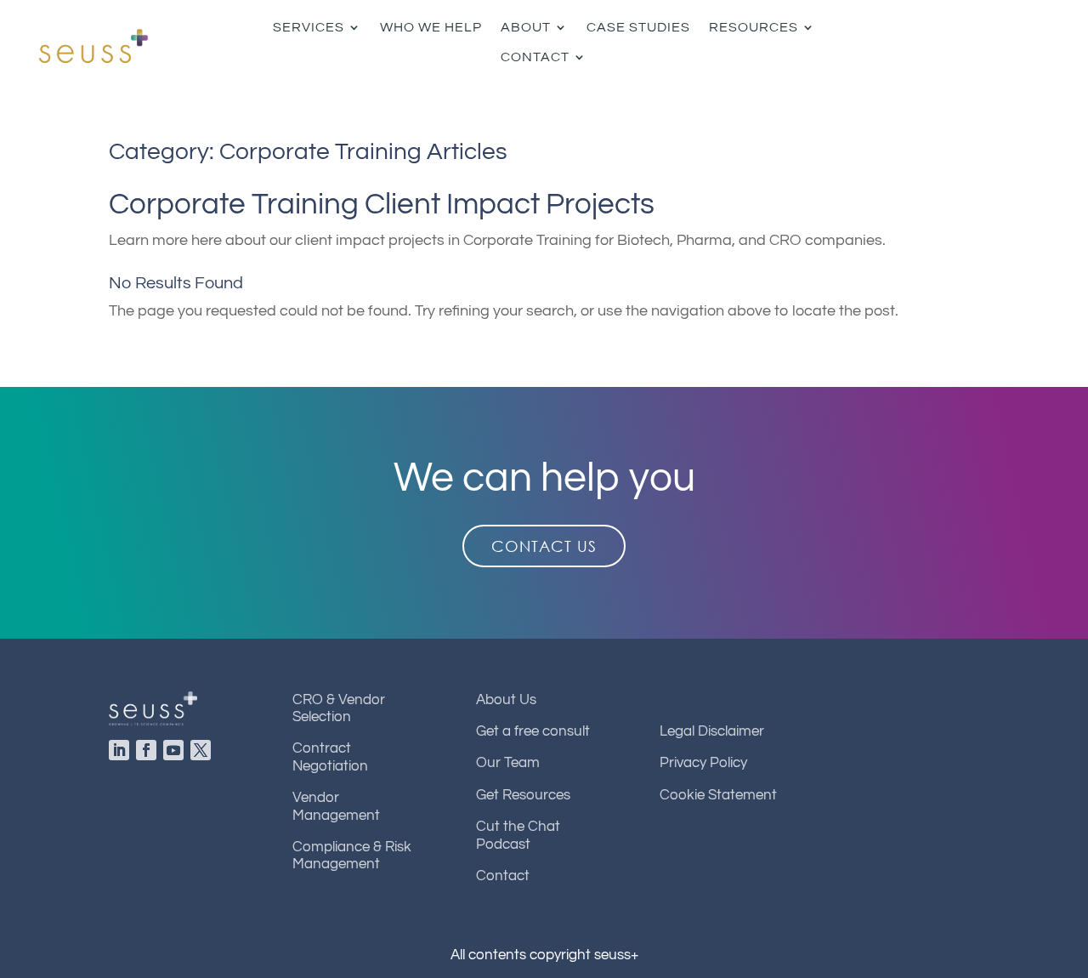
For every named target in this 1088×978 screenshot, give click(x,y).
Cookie (718, 795)
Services (308, 27)
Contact (535, 57)
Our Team (508, 762)
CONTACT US (544, 546)
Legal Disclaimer (712, 731)
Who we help (431, 27)
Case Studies (638, 27)
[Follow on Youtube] (176, 753)
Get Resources (523, 795)
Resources (753, 27)
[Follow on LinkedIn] (122, 753)
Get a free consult (533, 731)
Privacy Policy (703, 762)
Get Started (1003, 43)
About (526, 27)
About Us (506, 700)
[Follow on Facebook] (149, 753)
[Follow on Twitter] (204, 753)
